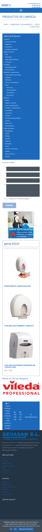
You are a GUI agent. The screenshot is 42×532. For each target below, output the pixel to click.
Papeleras (8, 77)
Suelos (7, 100)
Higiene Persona (6, 484)
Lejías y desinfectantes (11, 105)
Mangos (7, 136)
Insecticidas (8, 113)
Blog (3, 468)
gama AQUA (9, 95)
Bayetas (7, 156)
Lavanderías (8, 110)
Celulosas (6, 39)
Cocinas (7, 121)
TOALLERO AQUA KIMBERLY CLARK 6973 (19, 326)
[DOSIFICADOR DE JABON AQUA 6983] (21, 252)
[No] (40, 526)
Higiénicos (8, 44)
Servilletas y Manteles (11, 49)
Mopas (7, 133)
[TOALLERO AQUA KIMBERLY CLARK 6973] (21, 291)
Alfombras (8, 80)
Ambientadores (9, 126)
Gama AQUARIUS (11, 90)
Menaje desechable (10, 67)
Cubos (7, 146)
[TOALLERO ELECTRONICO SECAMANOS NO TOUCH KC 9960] (21, 331)
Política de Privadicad (26, 529)
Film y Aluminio (9, 70)
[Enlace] (6, 5)
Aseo (6, 54)
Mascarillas (8, 57)
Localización (5, 471)
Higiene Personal (9, 52)
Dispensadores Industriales (13, 75)
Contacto (4, 473)
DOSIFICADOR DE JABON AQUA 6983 (17, 286)
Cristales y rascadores (11, 149)
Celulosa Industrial (10, 42)
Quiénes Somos (6, 463)
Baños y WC (8, 123)
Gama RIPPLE (10, 93)
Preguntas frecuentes (8, 466)
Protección (8, 62)
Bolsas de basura (10, 154)
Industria (7, 115)
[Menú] (21, 10)
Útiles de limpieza (9, 128)
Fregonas (8, 141)
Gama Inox (9, 87)
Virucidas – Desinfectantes (12, 108)
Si (11, 529)
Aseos (37, 24)
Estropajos (8, 143)
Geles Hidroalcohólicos (11, 59)
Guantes (7, 138)
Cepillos (7, 151)
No (15, 529)
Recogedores (9, 131)
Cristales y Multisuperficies (13, 118)
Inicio (6, 24)
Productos (5, 461)
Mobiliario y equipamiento (21, 24)
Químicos (6, 98)
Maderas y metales (10, 103)
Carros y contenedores (11, 82)
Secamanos (8, 47)
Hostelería (7, 65)
